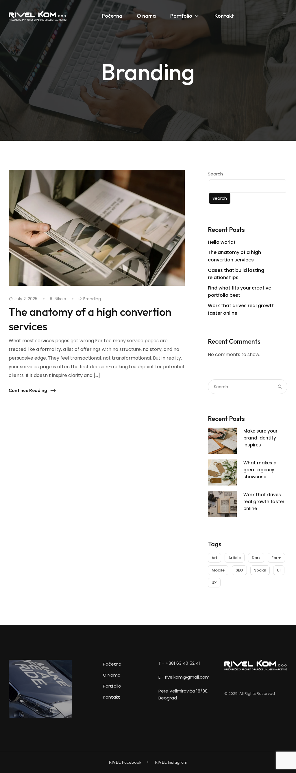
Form (276, 557)
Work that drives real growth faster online (263, 502)
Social (260, 570)
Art (214, 557)
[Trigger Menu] (283, 15)
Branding (92, 299)
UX (214, 582)
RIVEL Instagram (171, 762)
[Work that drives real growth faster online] (222, 514)
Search (215, 174)
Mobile (218, 570)
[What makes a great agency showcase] (222, 482)
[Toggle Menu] (272, 16)
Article (234, 557)
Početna (112, 664)
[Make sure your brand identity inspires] (222, 450)
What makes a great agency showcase (260, 470)
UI (279, 570)
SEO (239, 570)
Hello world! (221, 242)
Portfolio (112, 686)
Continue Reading (28, 389)
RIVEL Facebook (125, 762)
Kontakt (111, 697)
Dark (256, 557)
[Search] (281, 386)
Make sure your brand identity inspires (260, 438)
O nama (112, 675)
